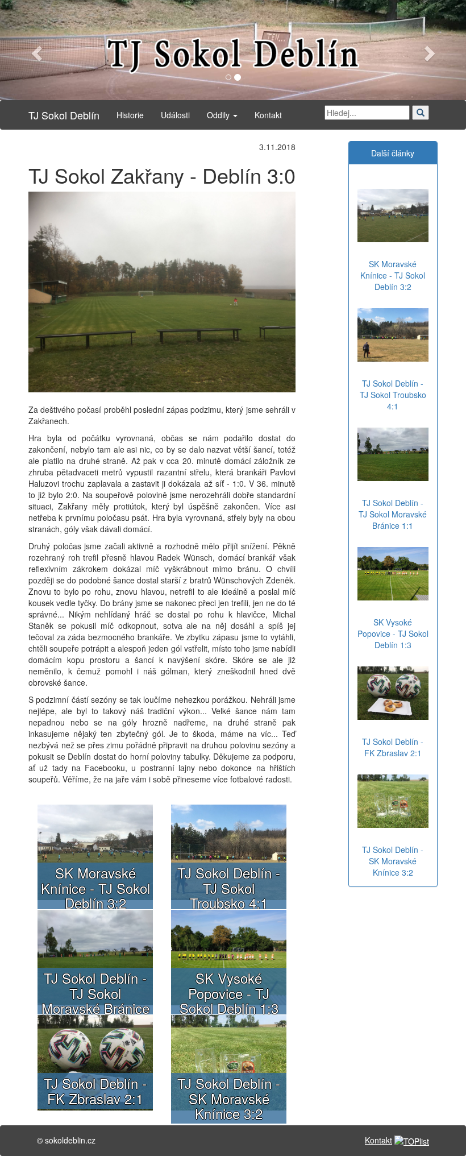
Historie (130, 115)
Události (175, 115)
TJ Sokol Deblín (63, 114)
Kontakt (268, 115)
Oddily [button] (219, 115)
